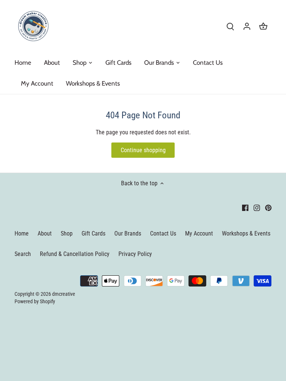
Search (23, 253)
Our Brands (127, 233)
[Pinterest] (268, 208)
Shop (67, 233)
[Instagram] (257, 208)
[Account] (247, 26)
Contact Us (163, 233)
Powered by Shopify (35, 301)
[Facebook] (245, 208)
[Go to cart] (263, 26)
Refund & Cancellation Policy (74, 253)
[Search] (230, 26)
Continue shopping (143, 150)
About (45, 233)
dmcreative (63, 294)
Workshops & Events (246, 233)
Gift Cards (93, 233)
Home (22, 233)
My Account (199, 233)
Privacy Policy (135, 253)
